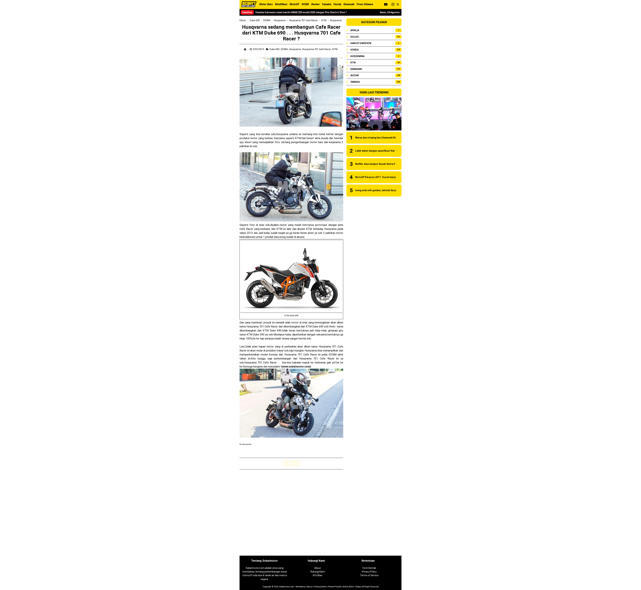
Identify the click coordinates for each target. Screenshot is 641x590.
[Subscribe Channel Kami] (385, 4)
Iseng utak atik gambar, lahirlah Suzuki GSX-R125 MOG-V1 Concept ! (393, 190)
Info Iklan (317, 575)
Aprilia (354, 30)
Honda (354, 49)
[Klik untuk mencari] (397, 4)
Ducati (354, 37)
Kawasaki (356, 69)
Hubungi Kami (317, 571)
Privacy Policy (369, 571)
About (317, 568)
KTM (335, 49)
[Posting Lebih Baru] (286, 463)
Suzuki (354, 75)
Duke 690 (275, 49)
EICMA (284, 49)
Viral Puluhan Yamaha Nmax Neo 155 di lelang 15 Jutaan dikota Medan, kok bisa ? (300, 12)
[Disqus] (291, 512)
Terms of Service (369, 575)
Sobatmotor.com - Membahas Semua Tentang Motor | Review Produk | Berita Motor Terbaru (320, 586)
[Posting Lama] (296, 463)
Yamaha (355, 82)
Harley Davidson (360, 43)
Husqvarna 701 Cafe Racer (316, 49)
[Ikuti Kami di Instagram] (392, 4)
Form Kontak (369, 568)
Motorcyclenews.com (261, 444)
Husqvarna (295, 49)
